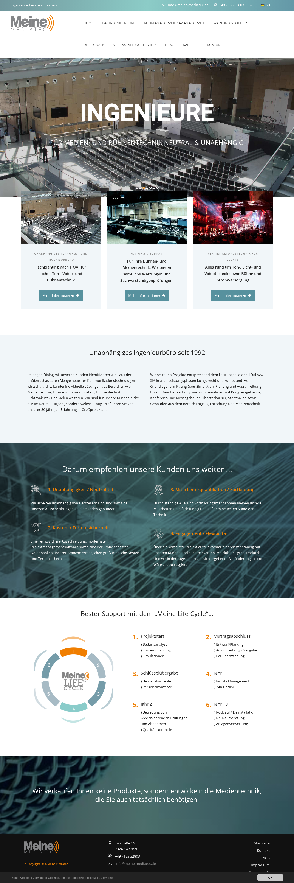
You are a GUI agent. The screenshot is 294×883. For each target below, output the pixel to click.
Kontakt (214, 45)
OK (270, 877)
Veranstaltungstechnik (134, 45)
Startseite (262, 843)
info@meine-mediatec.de (188, 5)
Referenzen (94, 45)
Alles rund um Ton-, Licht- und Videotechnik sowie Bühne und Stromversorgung (232, 273)
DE (269, 5)
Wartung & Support (231, 23)
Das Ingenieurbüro (118, 23)
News (169, 45)
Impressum (260, 865)
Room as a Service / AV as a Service (174, 23)
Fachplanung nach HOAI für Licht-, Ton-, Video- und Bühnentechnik (60, 273)
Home (88, 23)
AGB (266, 857)
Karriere (190, 45)
